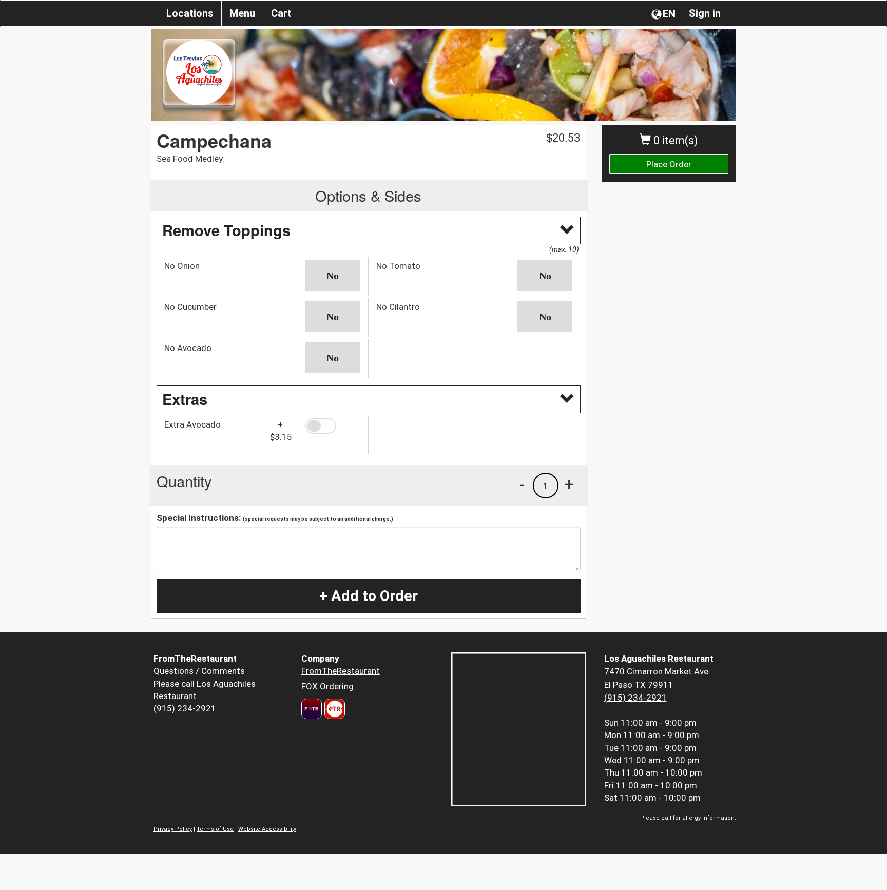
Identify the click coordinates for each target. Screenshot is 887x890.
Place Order (668, 164)
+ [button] (569, 484)
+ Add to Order (368, 596)
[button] (332, 275)
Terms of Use (215, 829)
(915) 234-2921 (184, 708)
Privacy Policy (172, 829)
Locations (190, 13)
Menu (242, 13)
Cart (281, 13)
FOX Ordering (327, 686)
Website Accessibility (267, 829)
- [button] (522, 484)
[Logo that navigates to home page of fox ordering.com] (333, 709)
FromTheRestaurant (340, 671)
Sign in (705, 13)
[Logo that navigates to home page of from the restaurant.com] (311, 709)
